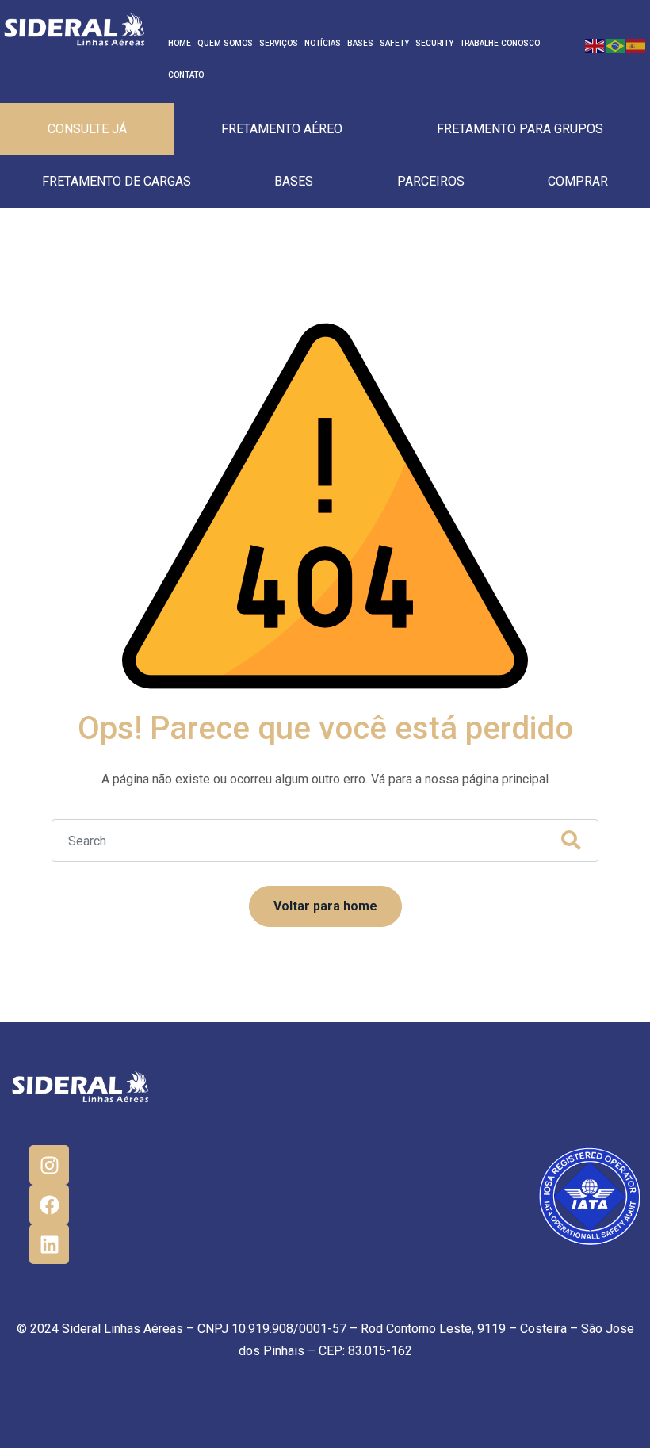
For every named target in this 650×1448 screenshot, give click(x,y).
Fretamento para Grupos (520, 128)
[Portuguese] (616, 44)
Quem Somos (225, 43)
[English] (595, 44)
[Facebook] (49, 1204)
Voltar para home (325, 906)
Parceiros (431, 181)
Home (179, 43)
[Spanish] (636, 44)
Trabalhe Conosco (500, 43)
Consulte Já (87, 128)
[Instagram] (49, 1165)
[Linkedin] (49, 1244)
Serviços (278, 43)
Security (434, 43)
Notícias (322, 43)
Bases (360, 43)
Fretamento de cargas (116, 181)
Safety (394, 43)
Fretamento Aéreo (281, 128)
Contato (186, 75)
